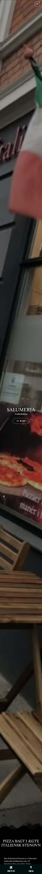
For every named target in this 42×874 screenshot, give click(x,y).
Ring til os (11, 871)
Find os (31, 871)
